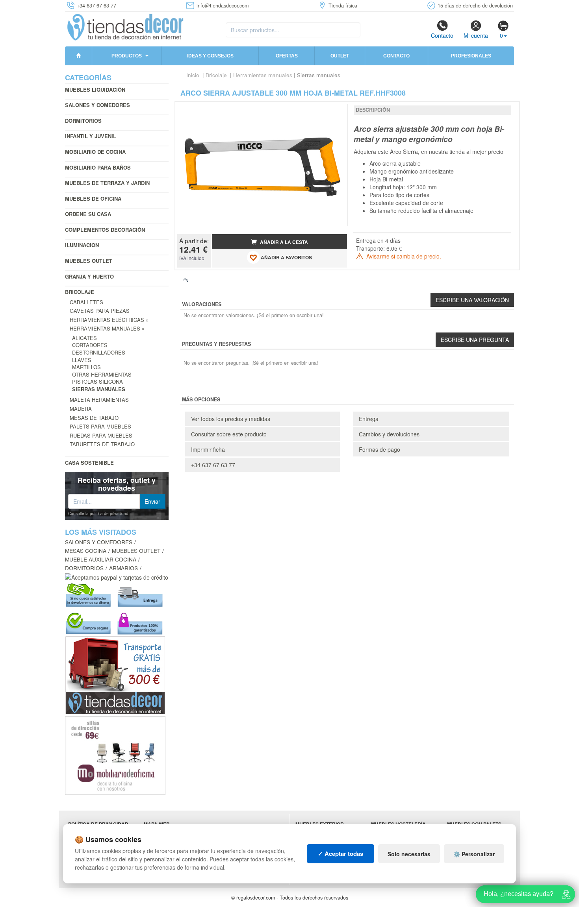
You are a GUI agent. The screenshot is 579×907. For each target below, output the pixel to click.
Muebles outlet (88, 260)
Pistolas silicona (97, 381)
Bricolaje (79, 292)
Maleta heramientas (99, 399)
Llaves (81, 360)
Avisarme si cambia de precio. (403, 256)
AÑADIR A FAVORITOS (286, 257)
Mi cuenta (476, 35)
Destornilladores (98, 352)
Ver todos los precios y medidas (230, 419)
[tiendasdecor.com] (126, 26)
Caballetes (86, 302)
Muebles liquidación (95, 89)
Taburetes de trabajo (102, 444)
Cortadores (90, 345)
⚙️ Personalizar (474, 854)
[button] (334, 111)
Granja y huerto (89, 276)
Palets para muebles (100, 426)
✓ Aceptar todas (340, 853)
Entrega (369, 419)
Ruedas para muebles (101, 435)
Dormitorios (83, 120)
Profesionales (471, 56)
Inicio (192, 75)
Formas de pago (379, 449)
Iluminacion (82, 245)
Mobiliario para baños (98, 167)
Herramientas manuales (262, 75)
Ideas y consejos (210, 56)
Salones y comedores (97, 105)
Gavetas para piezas (100, 310)
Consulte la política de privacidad (98, 513)
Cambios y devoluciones (389, 434)
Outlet (339, 56)
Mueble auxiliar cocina (100, 559)
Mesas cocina (85, 550)
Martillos (86, 367)
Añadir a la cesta (283, 242)
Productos (126, 56)
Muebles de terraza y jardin (107, 183)
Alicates (84, 338)
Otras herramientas (102, 374)
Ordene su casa (88, 214)
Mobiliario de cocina (95, 151)
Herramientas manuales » (107, 328)
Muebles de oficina (93, 198)
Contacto (442, 35)
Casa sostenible (89, 462)
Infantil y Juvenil (90, 136)
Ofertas (287, 56)
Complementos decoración (105, 229)
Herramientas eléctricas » (109, 319)
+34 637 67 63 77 (213, 465)
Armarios (123, 568)
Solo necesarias (409, 854)
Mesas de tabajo (94, 417)
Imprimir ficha (208, 449)
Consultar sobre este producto (229, 434)
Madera (81, 408)
